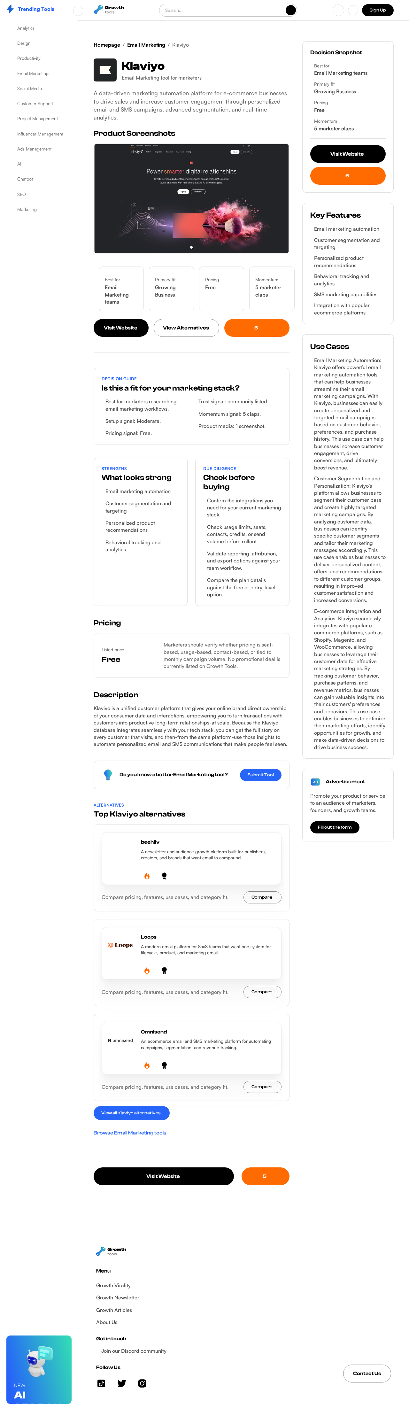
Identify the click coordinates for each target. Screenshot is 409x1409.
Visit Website (120, 328)
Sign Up (378, 10)
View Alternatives (186, 328)
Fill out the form (335, 827)
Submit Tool (261, 775)
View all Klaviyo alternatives (131, 1113)
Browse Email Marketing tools (130, 1133)
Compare (261, 897)
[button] (39, 27)
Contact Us (367, 1373)
